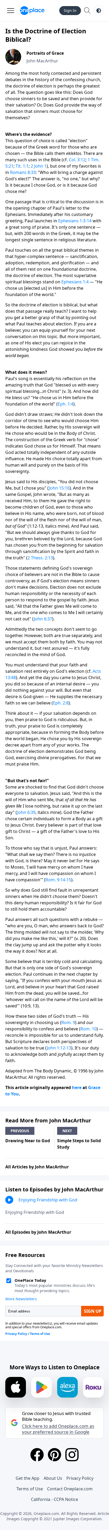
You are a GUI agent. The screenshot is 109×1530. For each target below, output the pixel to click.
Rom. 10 (88, 1029)
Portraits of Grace (45, 53)
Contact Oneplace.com (70, 1489)
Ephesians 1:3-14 (75, 221)
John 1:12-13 (59, 1048)
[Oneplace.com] (32, 10)
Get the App (27, 1478)
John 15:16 (59, 488)
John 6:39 (26, 812)
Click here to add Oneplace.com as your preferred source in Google (58, 1429)
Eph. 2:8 (61, 703)
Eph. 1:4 (65, 404)
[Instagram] (72, 1454)
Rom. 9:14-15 (58, 880)
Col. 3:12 (77, 160)
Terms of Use (29, 1489)
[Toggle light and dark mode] (99, 11)
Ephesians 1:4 (75, 282)
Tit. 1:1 (22, 166)
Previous (20, 1130)
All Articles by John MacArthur (37, 1167)
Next (67, 1130)
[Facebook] (37, 1454)
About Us (53, 1478)
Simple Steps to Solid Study (79, 1144)
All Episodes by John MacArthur (38, 1232)
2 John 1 (39, 166)
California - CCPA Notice (54, 1499)
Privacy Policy (79, 1478)
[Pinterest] (54, 1454)
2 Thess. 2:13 (40, 558)
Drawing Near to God (27, 1141)
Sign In (70, 10)
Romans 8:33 (23, 172)
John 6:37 (43, 619)
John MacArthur (42, 61)
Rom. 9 (68, 1022)
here (76, 1087)
